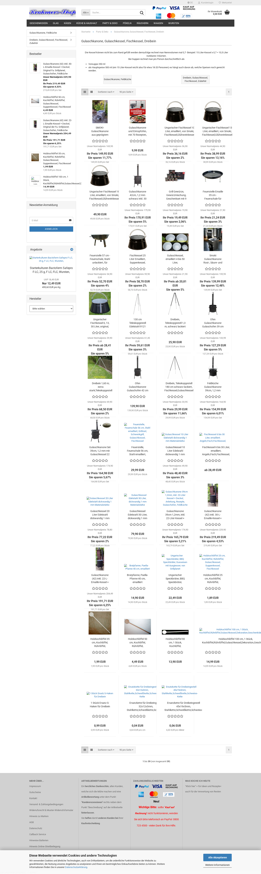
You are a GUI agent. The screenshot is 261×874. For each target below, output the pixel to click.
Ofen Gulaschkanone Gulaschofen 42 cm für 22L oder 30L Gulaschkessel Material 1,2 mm (137, 387)
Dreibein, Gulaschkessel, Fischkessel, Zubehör (48, 42)
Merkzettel (226, 2)
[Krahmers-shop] (52, 12)
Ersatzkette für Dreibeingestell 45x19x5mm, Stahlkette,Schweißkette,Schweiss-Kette (183, 706)
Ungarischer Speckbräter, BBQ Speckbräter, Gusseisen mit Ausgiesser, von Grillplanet (175, 579)
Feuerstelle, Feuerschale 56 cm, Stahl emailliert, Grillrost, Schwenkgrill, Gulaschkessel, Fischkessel (137, 451)
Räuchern (142, 23)
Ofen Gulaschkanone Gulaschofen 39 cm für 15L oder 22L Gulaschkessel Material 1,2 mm (213, 323)
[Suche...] (141, 12)
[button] (190, 2)
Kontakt (33, 798)
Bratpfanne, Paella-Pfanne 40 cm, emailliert (137, 579)
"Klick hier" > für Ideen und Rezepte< (203, 786)
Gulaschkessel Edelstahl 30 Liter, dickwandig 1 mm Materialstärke (137, 515)
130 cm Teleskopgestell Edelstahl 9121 (137, 323)
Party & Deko (110, 23)
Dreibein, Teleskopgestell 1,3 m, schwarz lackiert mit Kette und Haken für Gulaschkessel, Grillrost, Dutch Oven (175, 323)
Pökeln (127, 23)
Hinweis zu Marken (38, 816)
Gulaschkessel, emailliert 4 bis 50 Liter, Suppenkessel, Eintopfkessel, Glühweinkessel (175, 259)
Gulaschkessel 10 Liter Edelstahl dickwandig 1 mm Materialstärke (175, 451)
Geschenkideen (39, 23)
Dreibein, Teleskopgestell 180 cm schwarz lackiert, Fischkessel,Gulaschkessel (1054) (178, 387)
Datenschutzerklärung (76, 867)
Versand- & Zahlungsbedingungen (46, 804)
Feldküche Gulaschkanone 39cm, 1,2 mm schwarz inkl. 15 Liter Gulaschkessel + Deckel (213, 387)
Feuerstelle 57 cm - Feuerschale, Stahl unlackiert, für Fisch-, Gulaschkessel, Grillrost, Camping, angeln (100, 259)
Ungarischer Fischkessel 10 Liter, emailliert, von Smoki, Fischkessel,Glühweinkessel (179, 131)
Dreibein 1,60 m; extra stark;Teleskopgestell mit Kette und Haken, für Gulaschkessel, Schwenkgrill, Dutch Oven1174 (100, 387)
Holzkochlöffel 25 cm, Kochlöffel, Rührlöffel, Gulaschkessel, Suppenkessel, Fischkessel (212, 579)
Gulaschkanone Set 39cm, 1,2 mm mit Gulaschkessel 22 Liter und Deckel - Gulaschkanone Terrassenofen (100, 451)
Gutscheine (35, 792)
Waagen (158, 23)
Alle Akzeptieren (217, 857)
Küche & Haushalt (86, 23)
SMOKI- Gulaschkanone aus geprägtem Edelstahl (99, 131)
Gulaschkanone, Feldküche (43, 32)
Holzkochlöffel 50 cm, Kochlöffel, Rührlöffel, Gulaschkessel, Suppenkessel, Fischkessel (137, 643)
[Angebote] (71, 250)
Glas (56, 23)
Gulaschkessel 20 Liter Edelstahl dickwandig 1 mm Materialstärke (100, 515)
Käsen (67, 23)
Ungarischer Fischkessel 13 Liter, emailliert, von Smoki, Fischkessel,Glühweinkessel (217, 131)
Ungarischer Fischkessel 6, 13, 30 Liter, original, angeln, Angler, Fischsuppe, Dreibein (99, 323)
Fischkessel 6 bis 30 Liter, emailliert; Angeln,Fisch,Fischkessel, (216, 451)
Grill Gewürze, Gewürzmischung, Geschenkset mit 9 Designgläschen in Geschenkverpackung (176, 195)
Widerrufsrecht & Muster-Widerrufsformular (51, 810)
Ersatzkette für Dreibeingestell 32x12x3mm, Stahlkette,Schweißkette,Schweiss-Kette (146, 706)
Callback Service (37, 834)
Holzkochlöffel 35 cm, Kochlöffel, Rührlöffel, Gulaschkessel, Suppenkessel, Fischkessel (100, 643)
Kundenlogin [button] (206, 2)
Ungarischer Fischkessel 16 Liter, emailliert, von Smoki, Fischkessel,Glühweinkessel (104, 195)
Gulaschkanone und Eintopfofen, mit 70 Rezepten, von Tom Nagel (137, 131)
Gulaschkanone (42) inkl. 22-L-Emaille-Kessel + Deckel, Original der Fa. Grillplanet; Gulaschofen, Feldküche (99, 579)
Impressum (35, 786)
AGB (31, 822)
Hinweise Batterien (38, 840)
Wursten (173, 23)
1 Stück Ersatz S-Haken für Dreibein (100, 704)
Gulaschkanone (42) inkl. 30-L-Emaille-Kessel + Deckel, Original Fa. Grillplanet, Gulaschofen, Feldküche (212, 515)
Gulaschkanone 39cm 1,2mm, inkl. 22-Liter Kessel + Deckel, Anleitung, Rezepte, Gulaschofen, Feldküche (175, 515)
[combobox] (106, 92)
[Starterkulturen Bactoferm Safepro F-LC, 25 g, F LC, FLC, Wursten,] (51, 259)
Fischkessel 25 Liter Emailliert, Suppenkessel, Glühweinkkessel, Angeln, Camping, (137, 259)
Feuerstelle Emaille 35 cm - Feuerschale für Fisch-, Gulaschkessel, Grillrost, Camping (213, 195)
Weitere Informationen (217, 865)
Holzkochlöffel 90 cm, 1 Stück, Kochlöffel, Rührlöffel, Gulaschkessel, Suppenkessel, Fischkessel (175, 643)
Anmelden (51, 229)
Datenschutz (35, 828)
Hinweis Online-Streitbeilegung (44, 846)
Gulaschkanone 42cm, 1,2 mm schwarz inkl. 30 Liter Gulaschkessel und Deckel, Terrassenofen (137, 195)
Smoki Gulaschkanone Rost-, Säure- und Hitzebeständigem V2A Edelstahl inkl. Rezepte (213, 259)
